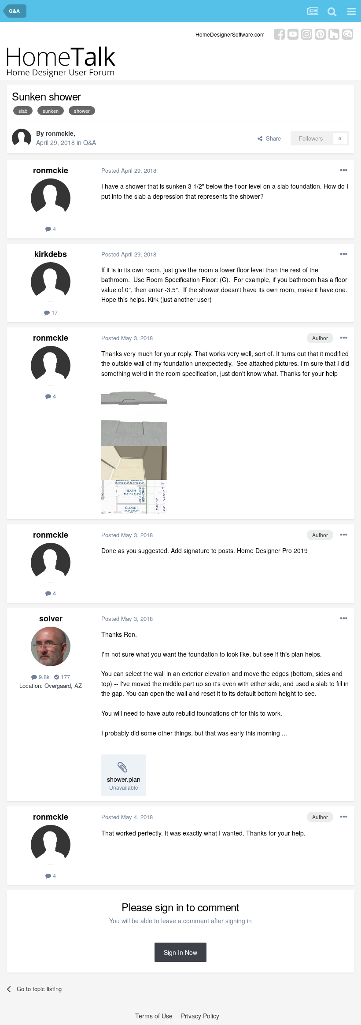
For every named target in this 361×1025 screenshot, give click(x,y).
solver (51, 618)
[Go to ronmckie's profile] (21, 138)
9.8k (43, 676)
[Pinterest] (320, 33)
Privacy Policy (200, 1015)
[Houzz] (333, 33)
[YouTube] (292, 33)
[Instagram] (306, 33)
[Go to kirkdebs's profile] (50, 282)
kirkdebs (50, 254)
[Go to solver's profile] (50, 646)
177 (64, 676)
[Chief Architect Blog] (347, 33)
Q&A (89, 142)
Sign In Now (180, 952)
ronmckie (60, 133)
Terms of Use (154, 1015)
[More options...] (344, 170)
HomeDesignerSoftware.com (230, 34)
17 (54, 312)
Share (271, 138)
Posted (128, 170)
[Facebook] (279, 33)
